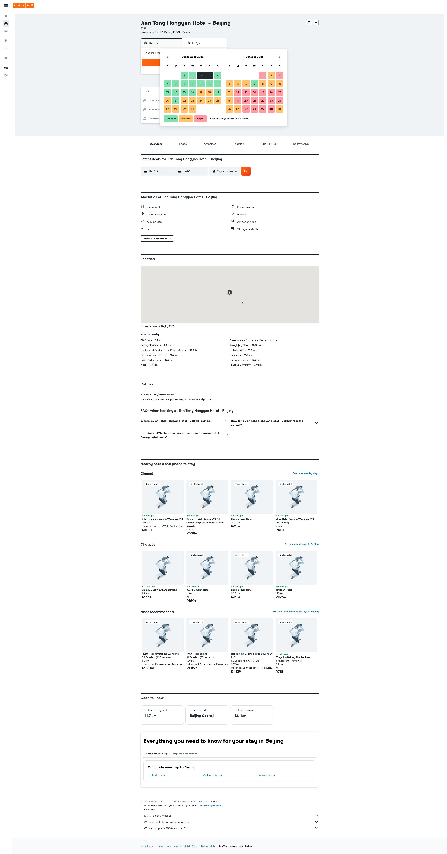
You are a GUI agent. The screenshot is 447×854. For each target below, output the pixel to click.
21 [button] (176, 100)
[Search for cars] (5, 30)
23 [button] (192, 100)
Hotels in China (189, 846)
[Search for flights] (5, 16)
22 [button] (184, 100)
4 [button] (209, 75)
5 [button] (218, 75)
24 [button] (201, 100)
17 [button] (201, 92)
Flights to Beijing (157, 774)
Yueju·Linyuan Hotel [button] (197, 589)
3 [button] (201, 75)
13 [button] (167, 92)
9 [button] (192, 84)
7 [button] (176, 84)
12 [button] (218, 84)
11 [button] (209, 84)
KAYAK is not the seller (157, 815)
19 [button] (218, 92)
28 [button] (175, 109)
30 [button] (192, 109)
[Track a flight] (5, 48)
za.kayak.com (147, 846)
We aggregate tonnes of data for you (166, 822)
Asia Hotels (172, 846)
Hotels (160, 846)
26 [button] (217, 100)
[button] (6, 5)
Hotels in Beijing (266, 774)
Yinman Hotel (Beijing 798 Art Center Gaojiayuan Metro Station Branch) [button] (205, 522)
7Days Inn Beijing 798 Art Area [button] (293, 657)
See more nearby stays (306, 473)
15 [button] (184, 92)
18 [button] (209, 92)
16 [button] (192, 92)
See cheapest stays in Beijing (302, 544)
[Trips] (5, 57)
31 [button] (279, 109)
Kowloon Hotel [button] (284, 589)
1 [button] (184, 75)
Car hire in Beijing (212, 774)
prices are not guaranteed (210, 805)
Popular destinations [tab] (185, 753)
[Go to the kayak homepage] (23, 5)
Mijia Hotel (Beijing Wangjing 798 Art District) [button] (295, 520)
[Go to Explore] (5, 40)
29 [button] (184, 109)
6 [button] (167, 84)
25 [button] (209, 100)
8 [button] (184, 84)
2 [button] (192, 75)
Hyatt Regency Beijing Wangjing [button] (160, 653)
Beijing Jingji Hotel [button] (241, 519)
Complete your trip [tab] (157, 753)
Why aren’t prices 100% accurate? (165, 828)
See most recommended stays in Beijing (296, 611)
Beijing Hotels (208, 846)
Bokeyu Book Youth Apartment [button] (159, 589)
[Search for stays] (5, 23)
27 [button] (167, 109)
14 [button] (176, 92)
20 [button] (167, 100)
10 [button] (201, 84)
